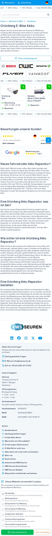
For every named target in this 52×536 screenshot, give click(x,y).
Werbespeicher (16, 499)
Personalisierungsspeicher (17, 525)
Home (2, 21)
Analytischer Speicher (23, 515)
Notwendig (23, 494)
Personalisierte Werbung (20, 510)
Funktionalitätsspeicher (20, 520)
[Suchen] (48, 14)
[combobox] (47, 3)
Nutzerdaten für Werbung (22, 504)
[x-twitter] (33, 338)
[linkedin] (11, 338)
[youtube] (40, 338)
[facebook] (18, 338)
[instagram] (26, 338)
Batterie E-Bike (16, 21)
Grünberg (31, 21)
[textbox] (47, 2)
